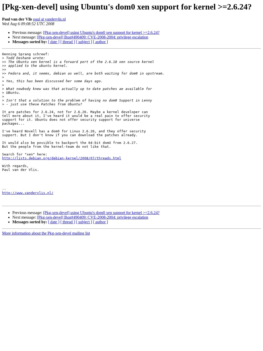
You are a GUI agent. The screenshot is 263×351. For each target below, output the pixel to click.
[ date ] (53, 42)
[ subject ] (84, 42)
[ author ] (100, 42)
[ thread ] (67, 42)
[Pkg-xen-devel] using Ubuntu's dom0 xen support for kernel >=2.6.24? (101, 32)
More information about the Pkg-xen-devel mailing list (46, 233)
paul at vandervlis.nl (49, 19)
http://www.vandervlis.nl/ (27, 193)
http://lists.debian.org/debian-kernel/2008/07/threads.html (61, 158)
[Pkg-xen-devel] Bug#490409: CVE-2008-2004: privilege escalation (92, 37)
